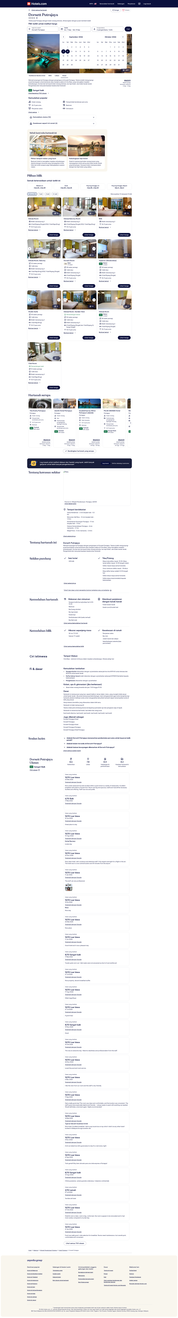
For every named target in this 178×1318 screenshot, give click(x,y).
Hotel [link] (30, 1250)
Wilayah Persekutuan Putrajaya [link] (48, 1250)
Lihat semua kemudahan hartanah (75, 623)
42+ (127, 70)
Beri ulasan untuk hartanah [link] (61, 1280)
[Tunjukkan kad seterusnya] (130, 423)
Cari (128, 29)
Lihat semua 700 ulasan (75, 1243)
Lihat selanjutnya (69, 536)
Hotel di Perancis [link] (32, 1283)
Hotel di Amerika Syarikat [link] (34, 1273)
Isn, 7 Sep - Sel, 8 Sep (72, 30)
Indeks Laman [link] (133, 1280)
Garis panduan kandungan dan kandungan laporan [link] (113, 1281)
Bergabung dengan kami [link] (85, 1272)
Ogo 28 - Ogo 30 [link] (93, 188)
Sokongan (121, 4)
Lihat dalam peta (70, 504)
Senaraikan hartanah (107, 4)
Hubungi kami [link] (57, 1277)
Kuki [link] (105, 1277)
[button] (68, 47)
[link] (126, 10)
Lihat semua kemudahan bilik (74, 646)
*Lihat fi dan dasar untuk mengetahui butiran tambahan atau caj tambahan (86, 590)
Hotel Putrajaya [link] (63, 1250)
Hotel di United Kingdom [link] (34, 1290)
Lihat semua (32, 112)
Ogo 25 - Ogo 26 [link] (66, 188)
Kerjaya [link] (131, 1273)
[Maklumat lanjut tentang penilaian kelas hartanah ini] (36, 18)
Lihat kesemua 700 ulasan (37, 93)
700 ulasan (34, 770)
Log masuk (147, 4)
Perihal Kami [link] (133, 1270)
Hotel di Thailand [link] (32, 1277)
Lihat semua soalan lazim (72, 751)
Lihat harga (53, 235)
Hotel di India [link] (31, 1293)
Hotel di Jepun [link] (31, 1300)
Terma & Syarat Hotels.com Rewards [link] (115, 1285)
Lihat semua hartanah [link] (39, 10)
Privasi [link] (106, 1273)
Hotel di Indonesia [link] (32, 1280)
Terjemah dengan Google (73, 782)
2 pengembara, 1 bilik (104, 30)
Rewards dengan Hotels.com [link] (138, 1283)
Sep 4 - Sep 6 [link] (119, 188)
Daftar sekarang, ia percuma (120, 463)
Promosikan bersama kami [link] (86, 1279)
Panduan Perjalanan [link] (135, 1277)
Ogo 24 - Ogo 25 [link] (39, 188)
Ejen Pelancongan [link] (83, 1282)
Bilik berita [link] (81, 1275)
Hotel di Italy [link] (31, 1287)
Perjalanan (131, 4)
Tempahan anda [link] (57, 1270)
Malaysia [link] (35, 1250)
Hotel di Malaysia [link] (32, 1270)
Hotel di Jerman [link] (32, 1297)
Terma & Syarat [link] (108, 1270)
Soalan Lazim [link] (56, 1273)
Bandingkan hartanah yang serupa (81, 451)
